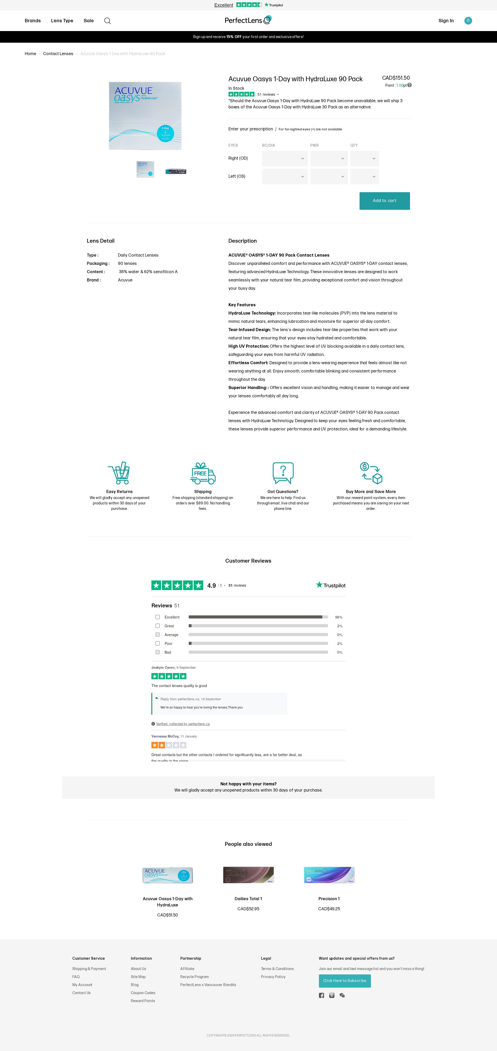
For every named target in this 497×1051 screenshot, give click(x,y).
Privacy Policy (273, 977)
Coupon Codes (143, 993)
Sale (89, 21)
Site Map (138, 977)
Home (30, 53)
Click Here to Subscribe (345, 981)
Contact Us (81, 993)
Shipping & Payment (89, 969)
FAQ (76, 977)
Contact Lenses (58, 53)
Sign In (446, 21)
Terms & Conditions (277, 969)
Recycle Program (194, 977)
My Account (82, 985)
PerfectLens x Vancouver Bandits (208, 985)
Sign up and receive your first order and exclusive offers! (248, 37)
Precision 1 (329, 899)
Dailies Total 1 (248, 899)
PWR (314, 145)
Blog (135, 985)
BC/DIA (268, 145)
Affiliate (187, 969)
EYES (233, 145)
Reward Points (143, 1001)
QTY (354, 145)
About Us (138, 969)
